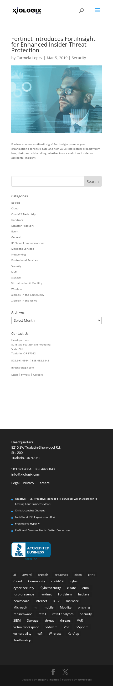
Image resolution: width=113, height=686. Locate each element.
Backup (15, 202)
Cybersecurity (50, 587)
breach (43, 574)
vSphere (82, 627)
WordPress (85, 679)
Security (79, 57)
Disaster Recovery (22, 225)
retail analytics (63, 614)
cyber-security (23, 587)
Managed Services (22, 248)
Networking (18, 254)
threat (49, 620)
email (86, 587)
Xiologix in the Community (27, 295)
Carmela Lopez (30, 57)
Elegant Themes (48, 679)
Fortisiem (65, 594)
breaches (61, 574)
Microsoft (20, 607)
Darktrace (17, 220)
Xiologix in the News (24, 300)
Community (36, 581)
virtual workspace (26, 627)
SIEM (14, 272)
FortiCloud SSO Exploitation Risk (35, 517)
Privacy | (27, 374)
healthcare (21, 601)
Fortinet (46, 594)
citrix (91, 574)
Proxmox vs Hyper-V (27, 523)
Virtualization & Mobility (26, 283)
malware (72, 601)
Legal (14, 374)
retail (42, 614)
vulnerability (22, 633)
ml (35, 607)
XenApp (73, 633)
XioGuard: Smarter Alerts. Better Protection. (42, 530)
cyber (74, 581)
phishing (84, 607)
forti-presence (23, 594)
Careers (38, 374)
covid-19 (57, 581)
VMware (51, 627)
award (27, 574)
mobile (49, 607)
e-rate (71, 587)
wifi (40, 633)
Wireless (16, 289)
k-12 (56, 601)
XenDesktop (22, 640)
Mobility (65, 607)
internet (41, 601)
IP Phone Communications (27, 243)
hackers (84, 594)
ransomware (22, 614)
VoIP (67, 627)
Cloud (14, 208)
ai (14, 574)
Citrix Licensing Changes (30, 510)
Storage (16, 277)
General (16, 237)
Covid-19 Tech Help (23, 214)
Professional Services (24, 260)
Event (14, 231)
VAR (80, 620)
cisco (78, 574)
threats (65, 620)
